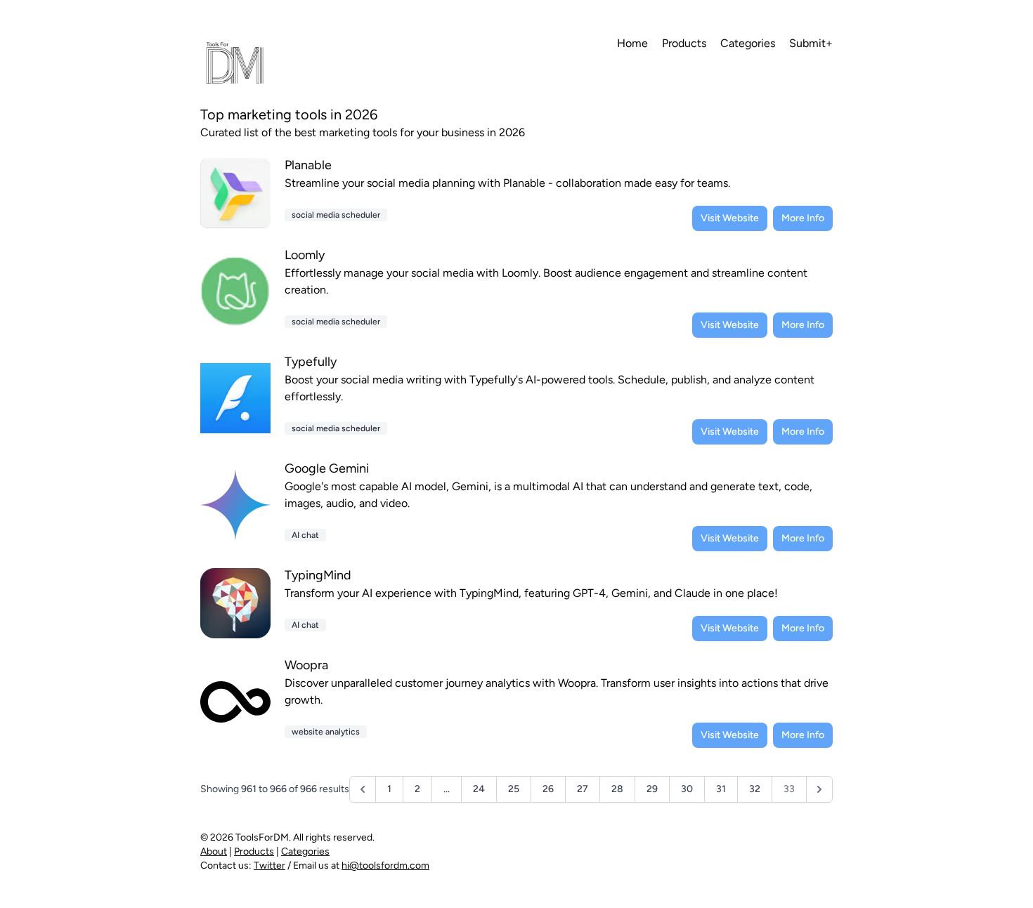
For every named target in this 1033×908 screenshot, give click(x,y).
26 (548, 789)
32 (754, 789)
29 (652, 789)
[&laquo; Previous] (362, 789)
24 (479, 789)
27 (582, 789)
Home (632, 43)
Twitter (269, 865)
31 (721, 789)
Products (684, 43)
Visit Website (730, 218)
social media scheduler (336, 215)
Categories (747, 43)
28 (617, 789)
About (213, 851)
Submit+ (811, 43)
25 (513, 789)
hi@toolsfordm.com (385, 865)
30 (687, 789)
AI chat (305, 535)
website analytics (326, 732)
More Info (802, 218)
